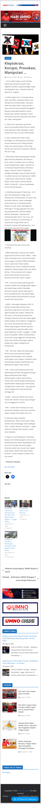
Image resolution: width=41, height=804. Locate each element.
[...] (20, 655)
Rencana (7, 58)
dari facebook (10, 467)
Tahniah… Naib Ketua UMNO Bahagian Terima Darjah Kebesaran (19, 578)
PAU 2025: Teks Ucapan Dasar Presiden (27, 692)
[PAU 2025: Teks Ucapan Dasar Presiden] (9, 695)
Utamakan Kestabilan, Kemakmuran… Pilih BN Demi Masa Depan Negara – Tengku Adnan (11, 515)
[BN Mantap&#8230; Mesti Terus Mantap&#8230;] (25, 503)
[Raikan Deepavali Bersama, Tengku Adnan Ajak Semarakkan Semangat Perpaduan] (9, 747)
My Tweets (6, 772)
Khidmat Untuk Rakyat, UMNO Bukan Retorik (21, 570)
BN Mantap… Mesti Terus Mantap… (24, 510)
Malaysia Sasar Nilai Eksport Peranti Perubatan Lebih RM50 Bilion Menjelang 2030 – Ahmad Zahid (19, 638)
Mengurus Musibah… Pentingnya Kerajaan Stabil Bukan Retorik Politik (10, 544)
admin (21, 77)
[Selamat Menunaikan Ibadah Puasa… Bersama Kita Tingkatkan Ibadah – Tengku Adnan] (9, 729)
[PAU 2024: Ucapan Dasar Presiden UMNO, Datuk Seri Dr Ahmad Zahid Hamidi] (9, 711)
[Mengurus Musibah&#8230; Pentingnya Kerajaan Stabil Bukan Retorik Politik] (11, 534)
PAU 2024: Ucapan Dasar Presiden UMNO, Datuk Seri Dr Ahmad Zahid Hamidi (27, 708)
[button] (25, 799)
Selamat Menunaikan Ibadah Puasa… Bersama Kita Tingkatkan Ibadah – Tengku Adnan (27, 726)
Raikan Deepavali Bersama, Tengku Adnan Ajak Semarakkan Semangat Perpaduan (27, 744)
